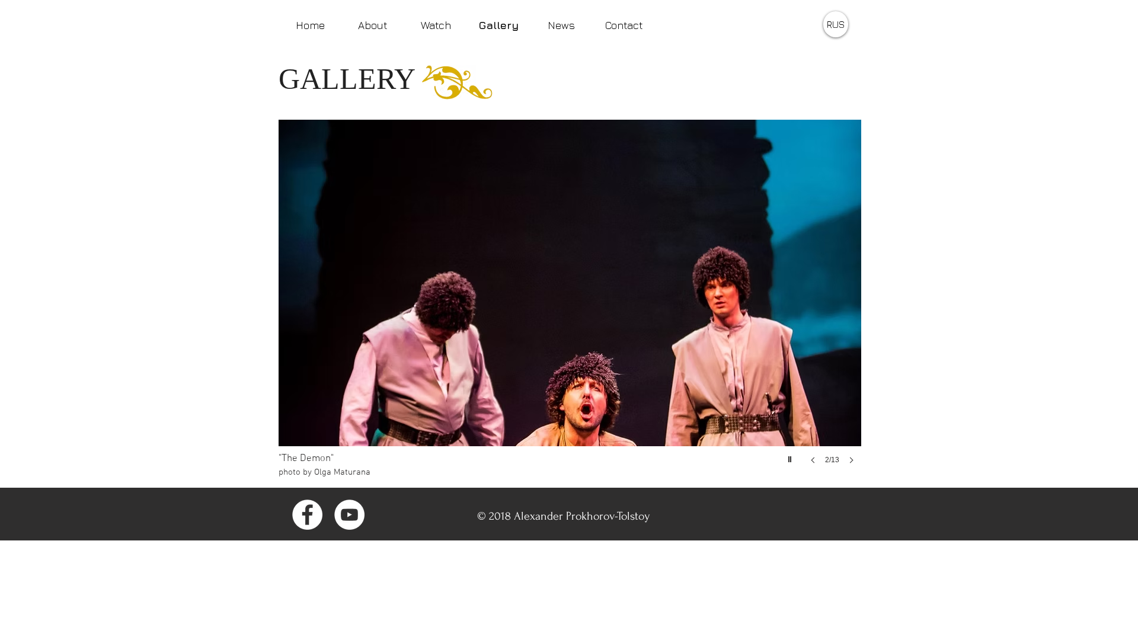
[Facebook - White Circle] (307, 515)
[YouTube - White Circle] (349, 515)
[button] (570, 304)
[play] (791, 456)
